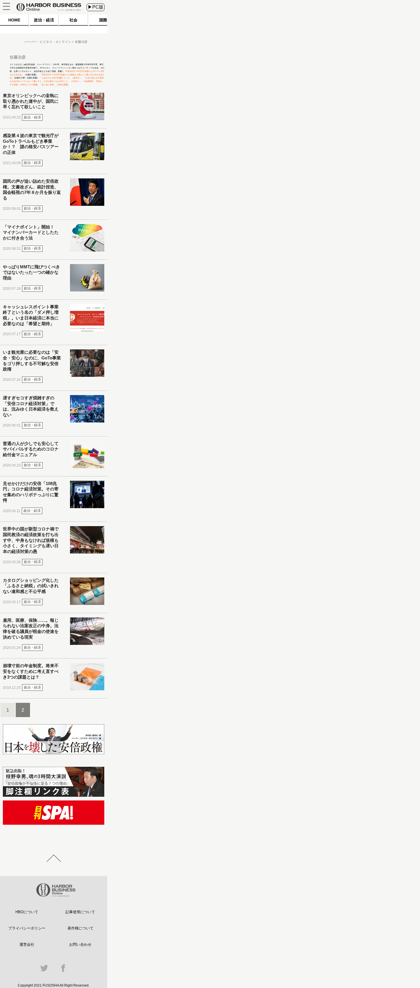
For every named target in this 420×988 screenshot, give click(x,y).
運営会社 (26, 944)
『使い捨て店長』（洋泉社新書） (55, 85)
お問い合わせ (80, 944)
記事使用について (80, 912)
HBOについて (26, 912)
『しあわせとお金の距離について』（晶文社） (60, 78)
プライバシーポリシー (26, 928)
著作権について (80, 928)
